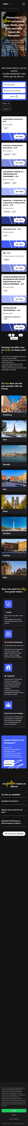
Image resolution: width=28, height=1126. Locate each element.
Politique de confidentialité (18, 1123)
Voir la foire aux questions (14, 834)
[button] (25, 1084)
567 (21, 335)
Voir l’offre (19, 136)
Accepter (14, 1110)
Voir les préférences (14, 1119)
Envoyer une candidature (9, 763)
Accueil (5, 8)
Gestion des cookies (6, 1123)
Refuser (14, 1115)
